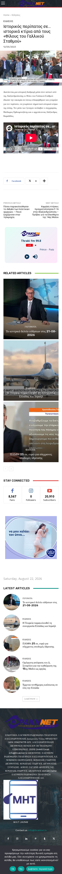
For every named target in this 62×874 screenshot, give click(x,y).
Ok (12, 868)
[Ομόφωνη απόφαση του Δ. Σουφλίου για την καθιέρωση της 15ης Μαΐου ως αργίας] (11, 664)
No (21, 868)
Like (12, 489)
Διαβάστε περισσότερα (40, 868)
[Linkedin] (26, 839)
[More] (44, 181)
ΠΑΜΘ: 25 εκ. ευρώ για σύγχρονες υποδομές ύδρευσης (31, 456)
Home (6, 15)
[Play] (27, 257)
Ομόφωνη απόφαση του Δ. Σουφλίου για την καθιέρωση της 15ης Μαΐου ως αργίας (39, 665)
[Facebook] (8, 839)
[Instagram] (17, 839)
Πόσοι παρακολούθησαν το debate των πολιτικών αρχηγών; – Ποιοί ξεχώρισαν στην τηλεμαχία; (16, 211)
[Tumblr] (44, 839)
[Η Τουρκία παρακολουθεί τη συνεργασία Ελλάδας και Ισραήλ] (31, 370)
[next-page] (11, 469)
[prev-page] (5, 469)
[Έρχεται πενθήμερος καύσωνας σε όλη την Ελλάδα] (11, 684)
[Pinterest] (35, 839)
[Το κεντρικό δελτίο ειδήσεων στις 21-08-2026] (31, 309)
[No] (57, 859)
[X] (53, 839)
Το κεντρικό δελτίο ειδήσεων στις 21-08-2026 (31, 333)
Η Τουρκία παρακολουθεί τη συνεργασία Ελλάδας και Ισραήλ (31, 394)
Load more (29, 698)
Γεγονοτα (30, 327)
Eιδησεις (16, 15)
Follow (31, 489)
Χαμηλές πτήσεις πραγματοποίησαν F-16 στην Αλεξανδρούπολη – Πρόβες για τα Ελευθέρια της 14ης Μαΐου (45, 211)
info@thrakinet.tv (37, 830)
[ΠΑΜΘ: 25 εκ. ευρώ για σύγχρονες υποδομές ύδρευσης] (31, 432)
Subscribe (49, 489)
